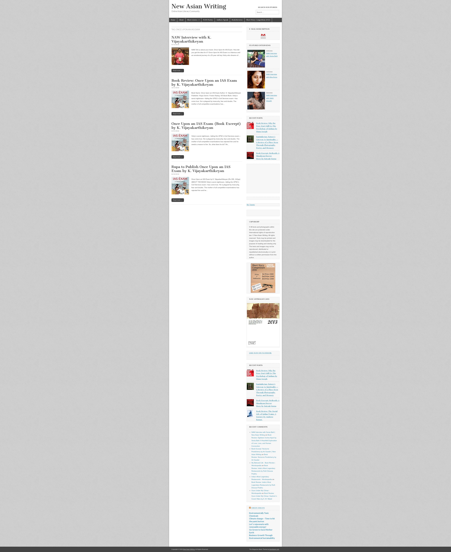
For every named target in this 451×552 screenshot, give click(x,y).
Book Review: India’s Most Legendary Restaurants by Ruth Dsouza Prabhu (263, 485)
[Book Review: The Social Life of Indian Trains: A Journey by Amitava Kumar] (250, 414)
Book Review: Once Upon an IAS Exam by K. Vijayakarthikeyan (204, 82)
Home (173, 20)
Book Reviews (237, 20)
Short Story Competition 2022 (258, 20)
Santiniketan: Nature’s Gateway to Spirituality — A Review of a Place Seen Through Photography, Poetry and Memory (267, 142)
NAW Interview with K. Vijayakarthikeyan (191, 39)
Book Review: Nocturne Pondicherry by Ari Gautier (263, 457)
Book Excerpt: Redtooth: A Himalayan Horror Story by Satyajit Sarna (267, 156)
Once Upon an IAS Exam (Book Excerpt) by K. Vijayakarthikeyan (206, 126)
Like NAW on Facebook (260, 353)
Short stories (192, 20)
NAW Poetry (208, 20)
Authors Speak (222, 20)
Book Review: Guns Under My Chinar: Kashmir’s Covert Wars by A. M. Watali (264, 496)
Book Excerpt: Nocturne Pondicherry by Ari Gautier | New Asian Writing (263, 451)
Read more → (177, 70)
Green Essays (258, 508)
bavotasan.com (274, 549)
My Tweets (251, 205)
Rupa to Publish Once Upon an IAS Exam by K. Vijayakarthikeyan (200, 169)
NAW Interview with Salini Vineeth (271, 98)
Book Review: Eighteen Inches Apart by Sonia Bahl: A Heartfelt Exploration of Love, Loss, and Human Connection (264, 440)
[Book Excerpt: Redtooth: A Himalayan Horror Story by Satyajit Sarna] (250, 156)
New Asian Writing (198, 6)
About (181, 20)
